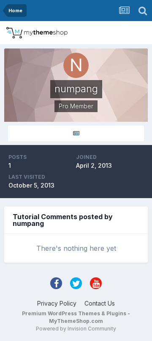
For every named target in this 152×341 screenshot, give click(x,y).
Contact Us (99, 303)
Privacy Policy (56, 303)
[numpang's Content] (76, 133)
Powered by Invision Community (76, 328)
